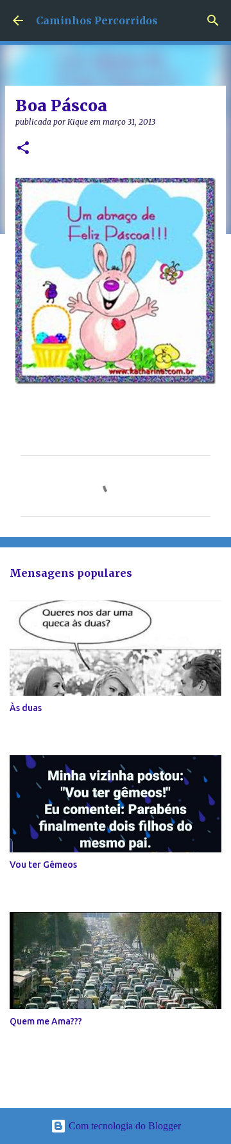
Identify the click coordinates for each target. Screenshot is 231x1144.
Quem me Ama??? (46, 1021)
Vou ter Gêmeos (43, 864)
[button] (23, 148)
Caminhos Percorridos (97, 20)
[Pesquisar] (213, 20)
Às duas (26, 708)
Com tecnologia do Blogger (123, 1125)
